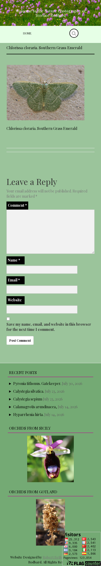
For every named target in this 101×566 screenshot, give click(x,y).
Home (27, 33)
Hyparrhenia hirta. (28, 414)
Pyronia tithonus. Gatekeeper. (37, 383)
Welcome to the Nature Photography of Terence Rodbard (50, 13)
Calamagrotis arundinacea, (35, 406)
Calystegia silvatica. (28, 391)
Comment (17, 205)
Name (14, 260)
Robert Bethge (54, 557)
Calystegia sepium (27, 399)
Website (15, 299)
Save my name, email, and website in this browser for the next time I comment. (48, 327)
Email (14, 280)
